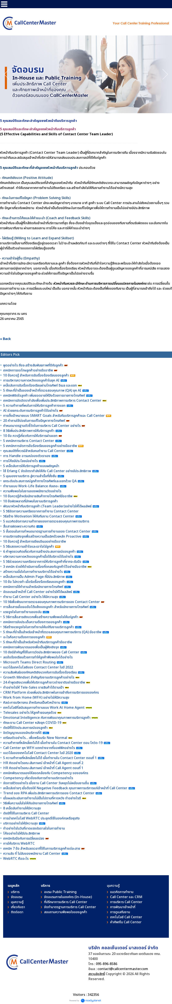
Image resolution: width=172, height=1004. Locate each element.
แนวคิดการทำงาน (121, 892)
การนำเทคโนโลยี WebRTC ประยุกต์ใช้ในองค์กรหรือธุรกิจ (41, 818)
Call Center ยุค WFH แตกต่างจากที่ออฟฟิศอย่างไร (39, 747)
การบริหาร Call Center (126, 902)
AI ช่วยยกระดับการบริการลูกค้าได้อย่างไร (30, 410)
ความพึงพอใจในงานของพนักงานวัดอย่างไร (32, 491)
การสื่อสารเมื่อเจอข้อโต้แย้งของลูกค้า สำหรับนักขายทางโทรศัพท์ (46, 606)
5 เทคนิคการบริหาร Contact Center (28, 440)
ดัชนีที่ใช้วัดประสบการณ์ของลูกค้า (25, 727)
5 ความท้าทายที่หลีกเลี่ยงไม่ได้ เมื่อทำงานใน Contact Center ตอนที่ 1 (50, 757)
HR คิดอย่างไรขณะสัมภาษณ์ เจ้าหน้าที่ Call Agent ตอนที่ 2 (43, 763)
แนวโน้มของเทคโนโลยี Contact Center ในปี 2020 (38, 752)
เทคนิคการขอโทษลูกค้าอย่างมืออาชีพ (28, 370)
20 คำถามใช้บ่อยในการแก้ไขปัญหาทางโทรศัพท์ (34, 420)
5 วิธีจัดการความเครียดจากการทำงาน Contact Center (41, 511)
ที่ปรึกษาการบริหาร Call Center (65, 902)
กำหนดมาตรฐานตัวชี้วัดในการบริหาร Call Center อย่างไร (42, 425)
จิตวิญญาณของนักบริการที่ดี (22, 732)
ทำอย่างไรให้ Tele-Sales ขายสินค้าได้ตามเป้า (33, 687)
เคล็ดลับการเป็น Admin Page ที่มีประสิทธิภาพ (34, 576)
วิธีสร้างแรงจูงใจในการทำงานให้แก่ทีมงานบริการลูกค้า (38, 627)
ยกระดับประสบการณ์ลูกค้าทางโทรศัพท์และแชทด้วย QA (40, 481)
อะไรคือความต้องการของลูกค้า (24, 637)
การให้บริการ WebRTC (19, 843)
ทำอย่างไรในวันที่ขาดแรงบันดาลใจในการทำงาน (34, 828)
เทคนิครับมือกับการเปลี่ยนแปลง (24, 838)
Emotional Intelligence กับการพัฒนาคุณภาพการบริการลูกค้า (46, 717)
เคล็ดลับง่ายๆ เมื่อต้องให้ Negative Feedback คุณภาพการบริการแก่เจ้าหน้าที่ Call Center (65, 788)
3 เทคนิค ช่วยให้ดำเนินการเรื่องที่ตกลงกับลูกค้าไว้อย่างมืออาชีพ (44, 566)
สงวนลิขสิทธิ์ (96, 974)
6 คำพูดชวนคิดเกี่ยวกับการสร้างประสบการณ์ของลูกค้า (39, 551)
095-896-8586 (106, 963)
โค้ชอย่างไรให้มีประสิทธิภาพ (22, 833)
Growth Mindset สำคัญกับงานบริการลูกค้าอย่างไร (39, 677)
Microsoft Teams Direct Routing (29, 662)
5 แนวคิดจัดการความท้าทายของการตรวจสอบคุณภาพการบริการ (46, 521)
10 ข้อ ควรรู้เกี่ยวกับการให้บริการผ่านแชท (30, 435)
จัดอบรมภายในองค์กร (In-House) (68, 897)
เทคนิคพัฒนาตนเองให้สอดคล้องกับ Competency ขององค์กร (46, 773)
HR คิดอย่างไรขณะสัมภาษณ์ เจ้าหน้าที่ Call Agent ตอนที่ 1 (43, 768)
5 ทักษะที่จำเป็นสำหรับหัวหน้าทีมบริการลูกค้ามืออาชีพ (37, 642)
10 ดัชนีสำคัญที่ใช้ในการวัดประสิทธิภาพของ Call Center (41, 652)
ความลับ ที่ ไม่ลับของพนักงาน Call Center (31, 853)
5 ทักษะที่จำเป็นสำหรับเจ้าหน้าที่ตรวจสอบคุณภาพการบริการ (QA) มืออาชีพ (52, 632)
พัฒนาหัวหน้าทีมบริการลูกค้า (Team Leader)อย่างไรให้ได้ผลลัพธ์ (47, 506)
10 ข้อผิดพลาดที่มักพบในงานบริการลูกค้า (30, 501)
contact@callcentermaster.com (123, 968)
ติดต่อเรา (17, 912)
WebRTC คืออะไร (16, 858)
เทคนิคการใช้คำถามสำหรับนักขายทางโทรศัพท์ (33, 586)
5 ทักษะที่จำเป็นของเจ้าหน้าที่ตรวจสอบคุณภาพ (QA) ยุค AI (42, 390)
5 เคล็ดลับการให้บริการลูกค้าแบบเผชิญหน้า (31, 466)
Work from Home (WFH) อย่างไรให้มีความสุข (36, 697)
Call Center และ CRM (126, 897)
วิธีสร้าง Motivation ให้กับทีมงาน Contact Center (38, 516)
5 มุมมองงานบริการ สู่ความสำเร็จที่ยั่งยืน (29, 476)
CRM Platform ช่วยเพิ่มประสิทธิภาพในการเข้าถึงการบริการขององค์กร (51, 692)
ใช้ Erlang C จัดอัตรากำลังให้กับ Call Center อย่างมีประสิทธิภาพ (47, 471)
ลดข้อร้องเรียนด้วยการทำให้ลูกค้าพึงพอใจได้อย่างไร (38, 657)
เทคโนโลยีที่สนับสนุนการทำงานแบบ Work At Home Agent (44, 707)
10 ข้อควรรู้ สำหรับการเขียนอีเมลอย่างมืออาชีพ (34, 541)
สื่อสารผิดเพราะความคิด (19, 526)
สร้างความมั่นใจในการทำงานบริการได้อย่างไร (33, 571)
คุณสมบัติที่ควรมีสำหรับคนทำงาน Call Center (34, 450)
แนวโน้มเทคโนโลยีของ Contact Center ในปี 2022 (38, 667)
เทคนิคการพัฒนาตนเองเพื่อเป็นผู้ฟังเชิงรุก (31, 647)
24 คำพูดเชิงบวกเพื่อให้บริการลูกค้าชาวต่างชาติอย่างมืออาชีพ (44, 682)
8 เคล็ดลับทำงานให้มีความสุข (22, 808)
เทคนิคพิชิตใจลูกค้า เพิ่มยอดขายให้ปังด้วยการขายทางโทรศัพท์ (44, 395)
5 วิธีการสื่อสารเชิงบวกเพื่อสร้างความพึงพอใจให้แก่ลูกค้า (40, 617)
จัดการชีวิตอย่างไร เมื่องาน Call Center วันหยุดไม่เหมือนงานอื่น (46, 783)
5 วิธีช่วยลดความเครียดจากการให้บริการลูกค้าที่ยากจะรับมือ (42, 561)
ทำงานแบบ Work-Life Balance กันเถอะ (31, 486)
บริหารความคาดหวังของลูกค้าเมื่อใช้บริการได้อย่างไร (38, 556)
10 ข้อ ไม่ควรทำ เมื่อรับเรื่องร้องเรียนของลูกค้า (34, 581)
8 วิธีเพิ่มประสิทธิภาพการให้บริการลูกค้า (28, 430)
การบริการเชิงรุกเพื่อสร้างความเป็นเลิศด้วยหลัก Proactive (42, 536)
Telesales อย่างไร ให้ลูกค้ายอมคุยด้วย (29, 712)
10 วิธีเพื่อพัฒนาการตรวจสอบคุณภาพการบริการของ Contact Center (52, 601)
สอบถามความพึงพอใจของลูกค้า (65, 912)
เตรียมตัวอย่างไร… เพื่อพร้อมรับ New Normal (35, 737)
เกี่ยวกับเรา (18, 907)
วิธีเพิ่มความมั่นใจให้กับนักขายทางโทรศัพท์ (31, 803)
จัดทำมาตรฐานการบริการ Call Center (70, 907)
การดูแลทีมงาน (120, 912)
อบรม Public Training (60, 892)
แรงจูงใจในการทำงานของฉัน (22, 612)
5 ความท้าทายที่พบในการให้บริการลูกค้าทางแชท (34, 405)
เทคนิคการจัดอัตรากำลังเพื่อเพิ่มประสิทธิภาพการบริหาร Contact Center (52, 400)
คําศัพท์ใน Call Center (126, 922)
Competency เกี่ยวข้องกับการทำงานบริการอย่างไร (38, 778)
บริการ (15, 892)
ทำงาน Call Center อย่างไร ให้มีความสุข (30, 596)
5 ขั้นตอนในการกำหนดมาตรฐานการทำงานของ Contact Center (47, 531)
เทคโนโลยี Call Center (126, 917)
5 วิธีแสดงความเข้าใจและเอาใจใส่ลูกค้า (28, 546)
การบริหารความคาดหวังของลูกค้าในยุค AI (31, 380)
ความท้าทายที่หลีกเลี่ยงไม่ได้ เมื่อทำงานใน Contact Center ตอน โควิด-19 (53, 742)
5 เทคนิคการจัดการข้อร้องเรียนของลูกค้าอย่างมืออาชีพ (40, 445)
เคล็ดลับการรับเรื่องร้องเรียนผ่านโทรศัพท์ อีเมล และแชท (40, 385)
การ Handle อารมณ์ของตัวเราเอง (26, 455)
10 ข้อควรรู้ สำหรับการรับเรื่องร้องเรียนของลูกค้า (36, 375)
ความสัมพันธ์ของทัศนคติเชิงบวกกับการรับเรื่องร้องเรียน (40, 672)
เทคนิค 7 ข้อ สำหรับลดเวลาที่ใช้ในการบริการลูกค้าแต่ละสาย (42, 848)
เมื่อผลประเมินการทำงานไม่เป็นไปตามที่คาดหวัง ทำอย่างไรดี (42, 798)
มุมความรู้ (17, 902)
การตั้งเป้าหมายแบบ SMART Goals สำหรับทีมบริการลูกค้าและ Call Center (54, 415)
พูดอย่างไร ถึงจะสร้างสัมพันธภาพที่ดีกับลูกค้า (33, 365)
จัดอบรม (16, 897)
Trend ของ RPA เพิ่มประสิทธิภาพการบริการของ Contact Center (48, 793)
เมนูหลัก (13, 885)
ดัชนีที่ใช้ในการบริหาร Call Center (26, 813)
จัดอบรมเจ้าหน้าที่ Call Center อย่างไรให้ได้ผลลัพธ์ (37, 591)
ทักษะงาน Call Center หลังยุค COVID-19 (32, 722)
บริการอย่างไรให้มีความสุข (20, 823)
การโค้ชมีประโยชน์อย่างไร (21, 461)
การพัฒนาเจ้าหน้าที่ (122, 907)
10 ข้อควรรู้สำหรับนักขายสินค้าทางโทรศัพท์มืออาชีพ (37, 496)
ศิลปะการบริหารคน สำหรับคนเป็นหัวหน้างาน (31, 702)
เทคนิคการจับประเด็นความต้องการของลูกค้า (33, 622)
